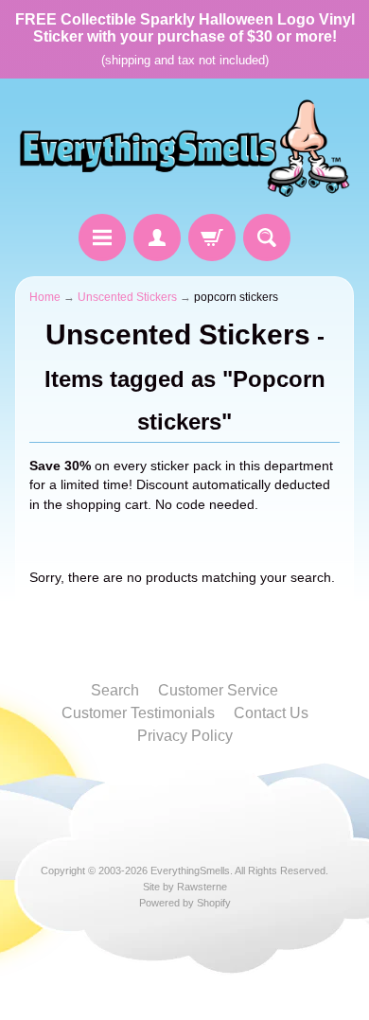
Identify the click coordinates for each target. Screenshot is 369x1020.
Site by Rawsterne (185, 886)
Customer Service (218, 690)
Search (115, 690)
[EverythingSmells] (184, 149)
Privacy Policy (185, 736)
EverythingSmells (190, 870)
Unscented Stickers (127, 297)
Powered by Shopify (185, 902)
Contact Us (271, 713)
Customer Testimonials (138, 713)
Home (45, 297)
